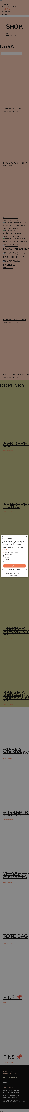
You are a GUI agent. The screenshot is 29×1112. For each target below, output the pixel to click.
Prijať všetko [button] (14, 566)
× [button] (26, 536)
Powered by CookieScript (14, 575)
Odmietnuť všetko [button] (14, 569)
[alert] (14, 556)
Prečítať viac (5, 549)
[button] (14, 573)
